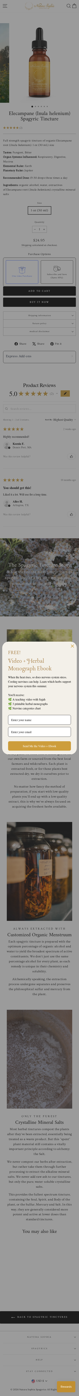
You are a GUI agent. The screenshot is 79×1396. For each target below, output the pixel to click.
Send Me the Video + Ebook (39, 746)
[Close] (72, 646)
